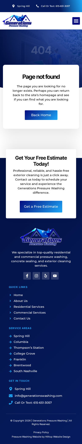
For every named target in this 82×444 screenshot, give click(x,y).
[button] (76, 21)
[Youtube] (55, 276)
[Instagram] (36, 276)
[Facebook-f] (27, 276)
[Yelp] (45, 276)
